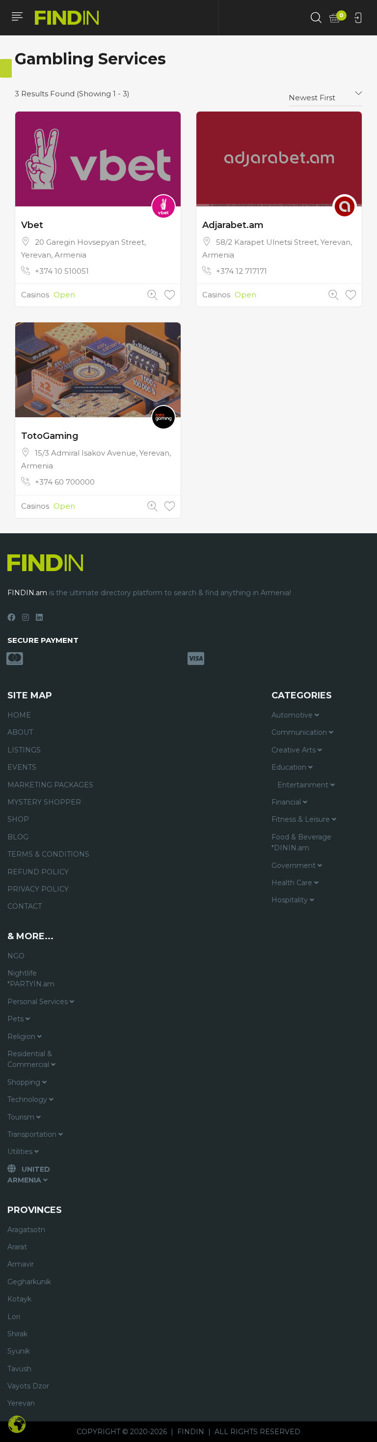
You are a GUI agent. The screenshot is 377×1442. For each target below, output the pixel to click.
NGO (16, 956)
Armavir (20, 1264)
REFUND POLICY (38, 871)
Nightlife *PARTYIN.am (30, 978)
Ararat (17, 1246)
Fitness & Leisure (301, 819)
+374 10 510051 (62, 271)
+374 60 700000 (65, 482)
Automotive (293, 715)
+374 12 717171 (241, 271)
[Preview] (152, 295)
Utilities (20, 1151)
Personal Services (38, 1001)
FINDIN (190, 1431)
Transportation (32, 1134)
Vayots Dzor (28, 1386)
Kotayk (19, 1299)
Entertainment (303, 784)
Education (289, 767)
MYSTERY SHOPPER (44, 802)
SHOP (18, 819)
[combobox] (325, 94)
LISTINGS (24, 750)
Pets (16, 1018)
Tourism (21, 1117)
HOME (19, 715)
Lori (13, 1316)
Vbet (32, 225)
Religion (22, 1036)
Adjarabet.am (233, 225)
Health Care (292, 882)
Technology (28, 1099)
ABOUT (20, 732)
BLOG (17, 837)
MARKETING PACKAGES (50, 784)
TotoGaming (50, 436)
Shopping (24, 1082)
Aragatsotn (26, 1229)
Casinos (35, 294)
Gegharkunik (29, 1281)
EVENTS (21, 767)
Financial (287, 802)
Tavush (19, 1368)
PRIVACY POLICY (38, 889)
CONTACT (24, 906)
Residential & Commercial (29, 1059)
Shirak (17, 1333)
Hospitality (290, 899)
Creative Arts (294, 750)
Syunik (18, 1351)
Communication (300, 732)
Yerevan (21, 1403)
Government (294, 865)
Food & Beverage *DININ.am (301, 842)
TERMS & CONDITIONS (48, 854)
